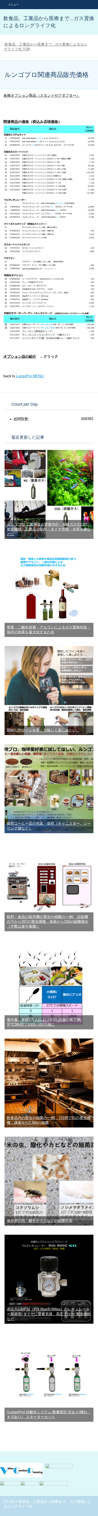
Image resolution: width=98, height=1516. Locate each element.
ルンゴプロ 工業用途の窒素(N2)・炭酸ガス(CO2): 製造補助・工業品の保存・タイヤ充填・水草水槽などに (49, 529)
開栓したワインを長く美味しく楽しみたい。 (43, 730)
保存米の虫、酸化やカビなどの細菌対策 (39, 1221)
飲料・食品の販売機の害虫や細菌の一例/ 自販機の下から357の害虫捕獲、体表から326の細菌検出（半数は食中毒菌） (47, 921)
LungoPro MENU (30, 376)
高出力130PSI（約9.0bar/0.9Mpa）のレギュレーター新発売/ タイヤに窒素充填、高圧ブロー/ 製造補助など (49, 1314)
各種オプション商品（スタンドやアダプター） (41, 95)
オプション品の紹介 (19, 356)
